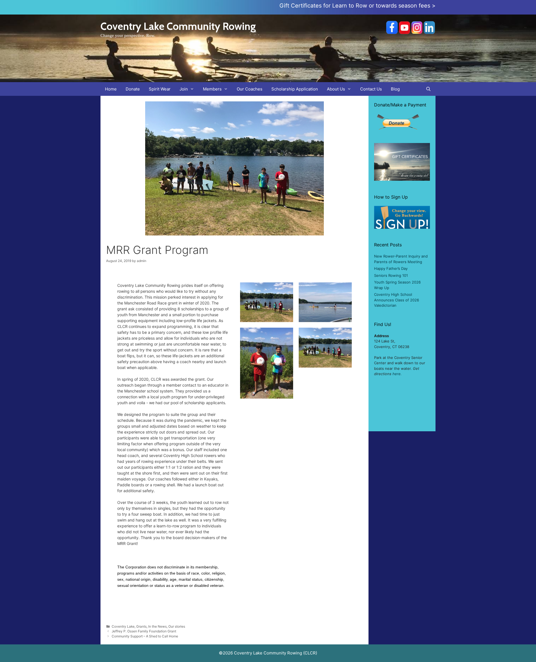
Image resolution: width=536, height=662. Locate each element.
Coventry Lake (123, 626)
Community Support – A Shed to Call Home (145, 636)
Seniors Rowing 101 (391, 275)
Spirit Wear (160, 89)
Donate (133, 89)
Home (111, 89)
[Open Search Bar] (428, 89)
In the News (157, 626)
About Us (336, 89)
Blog (395, 89)
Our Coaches (249, 89)
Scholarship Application (294, 89)
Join (184, 89)
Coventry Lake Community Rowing (178, 26)
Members (212, 89)
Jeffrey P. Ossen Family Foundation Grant (144, 631)
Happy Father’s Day (391, 268)
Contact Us (371, 89)
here (397, 374)
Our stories (176, 626)
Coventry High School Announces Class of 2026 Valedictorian (396, 300)
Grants (141, 626)
